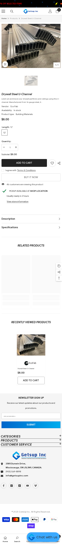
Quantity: (6, 141)
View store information (17, 201)
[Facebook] (3, 485)
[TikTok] (19, 485)
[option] (31, 46)
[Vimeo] (35, 485)
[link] (52, 163)
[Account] (50, 11)
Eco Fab (14, 106)
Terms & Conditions (26, 170)
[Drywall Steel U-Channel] (31, 345)
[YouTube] (27, 485)
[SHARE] (58, 163)
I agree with (10, 170)
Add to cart (24, 162)
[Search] (12, 11)
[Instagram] (11, 485)
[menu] (3, 11)
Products (14, 18)
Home (4, 18)
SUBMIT (31, 424)
